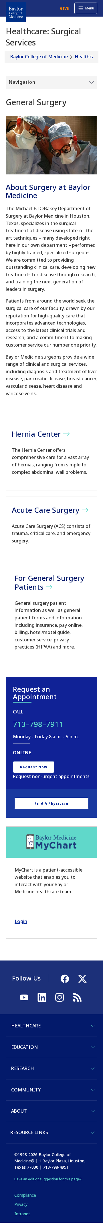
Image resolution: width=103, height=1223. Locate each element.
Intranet (22, 1213)
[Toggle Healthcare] (92, 1026)
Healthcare (87, 56)
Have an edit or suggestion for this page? (48, 1179)
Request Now (33, 767)
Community (26, 1090)
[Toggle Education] (92, 1047)
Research (22, 1068)
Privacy (20, 1204)
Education (24, 1047)
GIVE (64, 8)
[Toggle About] (92, 1111)
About (19, 1111)
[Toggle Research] (92, 1068)
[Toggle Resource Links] (92, 1132)
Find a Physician (51, 803)
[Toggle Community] (92, 1090)
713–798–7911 (38, 724)
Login (21, 921)
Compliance (25, 1195)
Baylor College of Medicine (39, 56)
